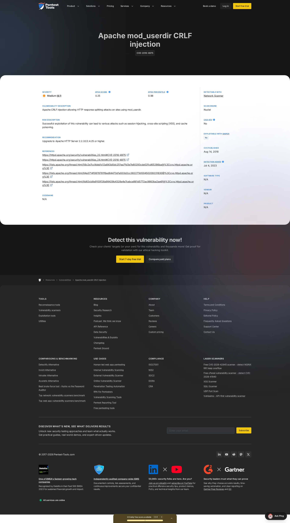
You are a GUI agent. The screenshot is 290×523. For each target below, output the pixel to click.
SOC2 (152, 375)
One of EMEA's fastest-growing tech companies (58, 480)
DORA (152, 381)
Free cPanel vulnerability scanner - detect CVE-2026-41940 (227, 375)
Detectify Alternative (49, 364)
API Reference (101, 326)
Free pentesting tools (104, 408)
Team (151, 310)
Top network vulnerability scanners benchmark (62, 395)
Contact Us (209, 332)
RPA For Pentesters (103, 391)
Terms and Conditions (214, 304)
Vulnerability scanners (49, 310)
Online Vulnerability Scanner (107, 381)
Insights (97, 315)
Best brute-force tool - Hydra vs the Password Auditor (61, 388)
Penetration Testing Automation (109, 386)
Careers (152, 326)
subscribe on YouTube (181, 483)
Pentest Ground (101, 348)
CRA (151, 386)
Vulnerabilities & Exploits (106, 337)
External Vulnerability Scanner (108, 375)
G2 (230, 489)
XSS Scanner (210, 381)
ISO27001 (153, 364)
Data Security (100, 332)
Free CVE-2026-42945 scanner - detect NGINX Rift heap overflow (227, 366)
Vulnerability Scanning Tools (107, 397)
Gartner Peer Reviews (214, 489)
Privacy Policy (211, 310)
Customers (154, 315)
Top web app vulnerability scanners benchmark (62, 400)
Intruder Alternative (48, 375)
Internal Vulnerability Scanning (109, 370)
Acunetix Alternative (49, 381)
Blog (96, 304)
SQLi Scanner (210, 386)
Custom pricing (156, 332)
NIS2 (151, 370)
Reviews (153, 321)
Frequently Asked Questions (218, 321)
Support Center (211, 326)
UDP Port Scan (211, 391)
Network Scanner (213, 95)
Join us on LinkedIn (158, 483)
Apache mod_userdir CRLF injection (90, 280)
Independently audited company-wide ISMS (116, 479)
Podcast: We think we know (107, 321)
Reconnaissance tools (49, 304)
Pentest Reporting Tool (105, 402)
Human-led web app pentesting (109, 364)
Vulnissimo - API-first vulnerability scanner (224, 396)
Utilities (42, 321)
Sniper (225, 134)
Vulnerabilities (65, 280)
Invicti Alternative (47, 370)
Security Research (103, 310)
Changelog (99, 342)
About (152, 304)
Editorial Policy (211, 315)
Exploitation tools (47, 315)
